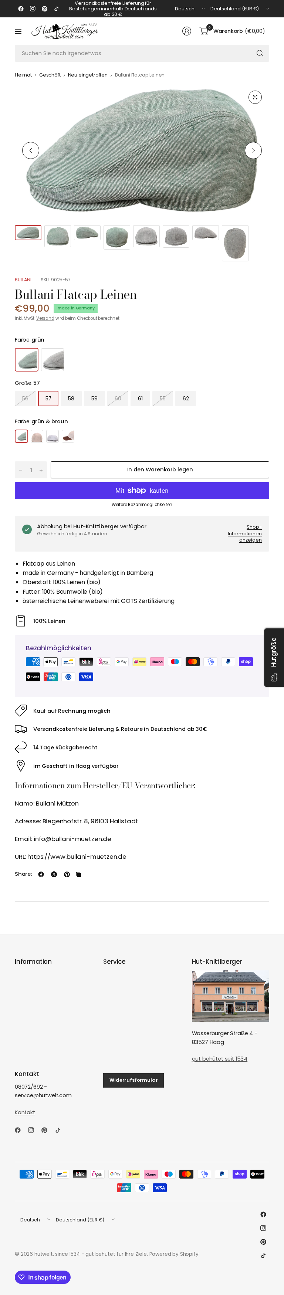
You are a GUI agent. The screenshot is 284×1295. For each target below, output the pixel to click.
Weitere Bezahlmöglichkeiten (142, 505)
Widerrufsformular (133, 1080)
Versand (45, 318)
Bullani (23, 280)
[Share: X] (54, 874)
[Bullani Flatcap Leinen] (21, 436)
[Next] (253, 150)
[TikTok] (56, 9)
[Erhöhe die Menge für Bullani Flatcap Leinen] (41, 470)
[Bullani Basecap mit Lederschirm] (68, 436)
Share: (23, 874)
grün (27, 360)
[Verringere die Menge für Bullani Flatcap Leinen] (20, 470)
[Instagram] (32, 9)
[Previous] (30, 150)
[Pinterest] (44, 9)
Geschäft (50, 75)
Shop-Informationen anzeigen (245, 533)
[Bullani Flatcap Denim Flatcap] (52, 436)
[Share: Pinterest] (67, 874)
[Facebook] (21, 9)
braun (52, 360)
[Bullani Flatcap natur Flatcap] (37, 436)
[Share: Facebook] (41, 874)
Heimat (23, 75)
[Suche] (260, 53)
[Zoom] (255, 97)
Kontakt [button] (25, 1112)
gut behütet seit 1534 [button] (219, 1058)
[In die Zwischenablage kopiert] (78, 874)
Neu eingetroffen (88, 75)
